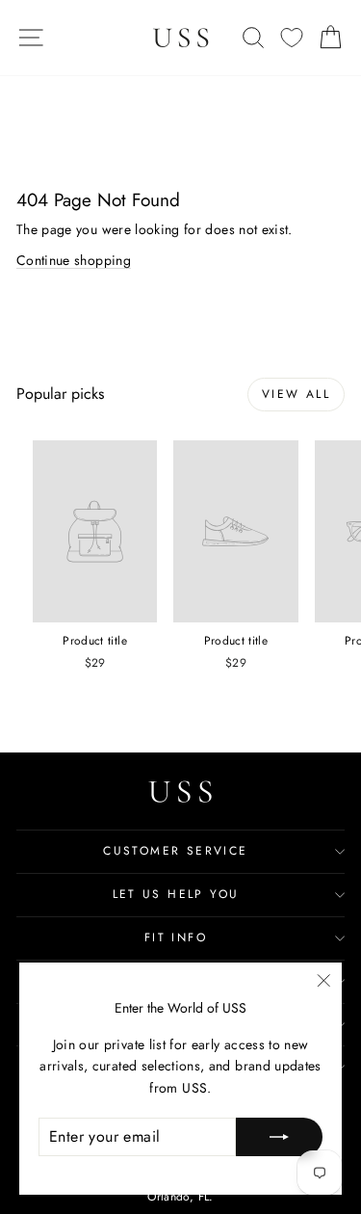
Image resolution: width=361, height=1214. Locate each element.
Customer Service (175, 850)
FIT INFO (175, 937)
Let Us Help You (176, 894)
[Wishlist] (291, 38)
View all (296, 394)
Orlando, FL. (180, 1196)
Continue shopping (73, 260)
